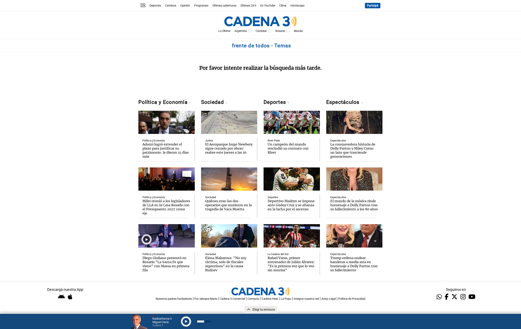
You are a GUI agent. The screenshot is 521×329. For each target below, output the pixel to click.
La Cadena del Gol (278, 254)
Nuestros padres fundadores (174, 299)
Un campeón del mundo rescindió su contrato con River (288, 148)
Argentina (240, 31)
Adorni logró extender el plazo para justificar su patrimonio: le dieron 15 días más (165, 150)
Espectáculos (343, 102)
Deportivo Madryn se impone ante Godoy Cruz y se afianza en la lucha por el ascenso (291, 205)
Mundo (298, 31)
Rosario (280, 31)
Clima (282, 5)
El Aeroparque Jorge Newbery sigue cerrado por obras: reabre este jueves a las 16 (229, 148)
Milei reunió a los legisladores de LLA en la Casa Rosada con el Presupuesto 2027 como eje (166, 207)
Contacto (253, 299)
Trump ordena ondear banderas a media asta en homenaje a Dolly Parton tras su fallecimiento (354, 264)
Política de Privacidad (351, 299)
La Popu (286, 299)
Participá (372, 5)
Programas (201, 5)
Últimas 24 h (248, 5)
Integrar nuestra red (306, 299)
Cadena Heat (270, 299)
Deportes (155, 5)
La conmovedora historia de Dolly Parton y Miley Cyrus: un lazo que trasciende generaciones (352, 150)
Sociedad (213, 102)
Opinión (185, 5)
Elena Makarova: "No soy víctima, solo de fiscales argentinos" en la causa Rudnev (225, 264)
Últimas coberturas (224, 5)
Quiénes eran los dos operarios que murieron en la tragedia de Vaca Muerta (228, 205)
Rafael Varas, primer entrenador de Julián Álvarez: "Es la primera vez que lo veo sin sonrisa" (291, 264)
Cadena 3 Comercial (232, 299)
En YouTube (267, 5)
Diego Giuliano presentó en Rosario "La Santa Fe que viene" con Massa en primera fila (165, 264)
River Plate (274, 140)
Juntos (209, 140)
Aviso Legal (328, 299)
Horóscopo (297, 5)
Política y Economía (163, 102)
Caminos (170, 5)
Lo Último (224, 31)
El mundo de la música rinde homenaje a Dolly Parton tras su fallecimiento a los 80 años (354, 205)
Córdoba (261, 31)
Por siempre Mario (205, 299)
